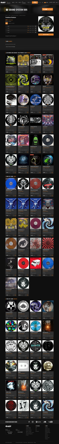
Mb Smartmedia (36, 395)
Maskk (10, 89)
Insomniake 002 (33, 312)
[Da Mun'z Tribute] (11, 385)
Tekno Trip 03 (8, 126)
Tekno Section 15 (8, 352)
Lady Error (22, 170)
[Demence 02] (23, 183)
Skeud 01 (7, 332)
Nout (44, 89)
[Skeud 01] (11, 326)
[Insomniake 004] (48, 223)
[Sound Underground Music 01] (11, 79)
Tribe (31, 108)
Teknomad (7, 167)
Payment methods (47, 431)
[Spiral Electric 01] (48, 326)
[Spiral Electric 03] (23, 385)
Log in (14, 46)
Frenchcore (32, 192)
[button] (21, 2)
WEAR (20, 2)
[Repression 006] (11, 365)
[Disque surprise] (29, 2)
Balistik (32, 353)
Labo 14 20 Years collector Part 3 (48, 66)
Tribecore (32, 88)
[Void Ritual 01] (11, 405)
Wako (32, 253)
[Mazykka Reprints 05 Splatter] (35, 243)
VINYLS (13, 2)
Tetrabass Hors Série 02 (34, 332)
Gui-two (48, 375)
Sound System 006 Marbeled (47, 269)
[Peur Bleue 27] (48, 306)
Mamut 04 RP (33, 269)
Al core (10, 375)
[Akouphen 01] (48, 385)
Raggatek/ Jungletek (28, 431)
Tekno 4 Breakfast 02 (21, 126)
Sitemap (35, 442)
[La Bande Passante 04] (23, 326)
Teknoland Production (46, 333)
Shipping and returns (30, 442)
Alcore (32, 233)
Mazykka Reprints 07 (21, 229)
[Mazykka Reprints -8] (35, 203)
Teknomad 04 (8, 166)
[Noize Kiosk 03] (11, 140)
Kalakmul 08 (20, 312)
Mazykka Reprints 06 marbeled (10, 249)
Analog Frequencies (46, 167)
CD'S (16, 2)
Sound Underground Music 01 (10, 86)
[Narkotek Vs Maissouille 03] (35, 159)
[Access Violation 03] (23, 99)
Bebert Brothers (23, 415)
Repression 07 (45, 190)
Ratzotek (22, 193)
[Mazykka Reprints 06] (23, 243)
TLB (19, 89)
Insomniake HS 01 (20, 86)
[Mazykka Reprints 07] (23, 223)
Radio (46, 2)
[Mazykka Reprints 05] (48, 243)
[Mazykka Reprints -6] (11, 263)
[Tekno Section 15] (11, 345)
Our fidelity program (47, 432)
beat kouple (45, 109)
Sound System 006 (8, 289)
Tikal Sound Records (9, 353)
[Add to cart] (6, 23)
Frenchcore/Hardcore (10, 17)
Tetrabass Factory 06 (9, 312)
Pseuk (7, 252)
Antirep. (22, 395)
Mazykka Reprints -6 (9, 269)
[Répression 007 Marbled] (35, 183)
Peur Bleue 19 (33, 106)
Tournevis (50, 232)
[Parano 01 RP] (23, 140)
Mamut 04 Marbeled (21, 269)
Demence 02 (20, 190)
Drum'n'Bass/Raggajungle (29, 433)
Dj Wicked (8, 213)
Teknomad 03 (20, 352)
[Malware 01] (48, 203)
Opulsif (44, 67)
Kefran (22, 109)
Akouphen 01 (45, 392)
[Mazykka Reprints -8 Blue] (11, 203)
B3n (46, 375)
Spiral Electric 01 (45, 332)
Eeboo (19, 193)
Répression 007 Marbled (34, 190)
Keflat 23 (8, 89)
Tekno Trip (44, 107)
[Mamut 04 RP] (35, 263)
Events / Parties (52, 2)
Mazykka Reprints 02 (34, 146)
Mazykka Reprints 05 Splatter (35, 249)
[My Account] (41, 2)
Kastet (10, 213)
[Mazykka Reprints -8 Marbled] (23, 203)
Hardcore (19, 169)
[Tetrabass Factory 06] (11, 306)
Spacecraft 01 (45, 352)
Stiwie (11, 89)
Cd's (36, 428)
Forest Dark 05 (33, 86)
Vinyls (36, 427)
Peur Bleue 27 (45, 312)
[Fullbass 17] (23, 405)
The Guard (49, 213)
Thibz (47, 232)
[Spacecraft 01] (48, 345)
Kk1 (31, 109)
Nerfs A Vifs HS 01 (33, 372)
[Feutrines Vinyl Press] (35, 120)
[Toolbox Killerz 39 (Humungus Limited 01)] (11, 99)
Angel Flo (13, 395)
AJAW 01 (19, 372)
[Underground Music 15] (48, 140)
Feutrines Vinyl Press (34, 126)
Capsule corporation (21, 272)
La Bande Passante (21, 333)
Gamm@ (50, 109)
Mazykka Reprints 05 (46, 249)
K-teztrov (20, 170)
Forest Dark (32, 87)
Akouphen (10, 21)
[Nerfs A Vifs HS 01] (35, 365)
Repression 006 (8, 372)
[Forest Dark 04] (48, 120)
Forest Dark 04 (45, 126)
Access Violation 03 (21, 106)
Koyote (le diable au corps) (47, 87)
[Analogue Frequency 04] (48, 159)
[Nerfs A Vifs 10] (35, 405)
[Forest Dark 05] (35, 79)
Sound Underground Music (10, 67)
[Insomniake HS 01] (23, 79)
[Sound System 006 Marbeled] (48, 263)
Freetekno (32, 67)
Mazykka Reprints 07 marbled (22, 66)
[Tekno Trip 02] (48, 99)
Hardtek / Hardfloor (28, 428)
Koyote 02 (44, 86)
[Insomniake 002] (35, 306)
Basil (31, 89)
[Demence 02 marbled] (11, 183)
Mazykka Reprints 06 (21, 249)
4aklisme (8, 395)
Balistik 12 (32, 352)
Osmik (7, 110)
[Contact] (39, 2)
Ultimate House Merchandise (22, 168)
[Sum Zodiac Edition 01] (11, 60)
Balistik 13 (44, 372)
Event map (46, 436)
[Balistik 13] (48, 365)
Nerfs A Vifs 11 (20, 289)
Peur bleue (32, 107)
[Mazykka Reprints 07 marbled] (23, 60)
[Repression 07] (48, 183)
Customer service (47, 428)
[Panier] (43, 2)
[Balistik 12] (35, 345)
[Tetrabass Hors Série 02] (35, 326)
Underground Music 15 (46, 146)
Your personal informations (19, 442)
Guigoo (20, 109)
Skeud (7, 333)
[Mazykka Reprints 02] (35, 140)
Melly (26, 415)
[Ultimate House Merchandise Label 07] (23, 159)
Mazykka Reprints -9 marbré (35, 229)
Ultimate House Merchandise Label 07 (22, 167)
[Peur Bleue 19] (35, 99)
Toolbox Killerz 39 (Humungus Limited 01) (10, 106)
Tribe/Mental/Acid (28, 427)
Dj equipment (37, 431)
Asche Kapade (33, 193)
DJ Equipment (24, 2)
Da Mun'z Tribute (8, 392)
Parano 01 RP (20, 146)
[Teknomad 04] (11, 159)
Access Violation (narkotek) (22, 107)
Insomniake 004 (45, 229)
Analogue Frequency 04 (46, 166)
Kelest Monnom (37, 193)
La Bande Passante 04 (21, 332)
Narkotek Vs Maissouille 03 (34, 166)
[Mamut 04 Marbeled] (23, 263)
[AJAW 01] (23, 365)
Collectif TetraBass (34, 333)
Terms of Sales (25, 442)
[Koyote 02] (48, 79)
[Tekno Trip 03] (11, 120)
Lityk (24, 395)
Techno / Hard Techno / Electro (30, 432)
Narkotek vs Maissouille (34, 167)
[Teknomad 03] (23, 345)
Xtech (13, 89)
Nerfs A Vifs (32, 373)
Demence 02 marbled (9, 190)
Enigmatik (48, 109)
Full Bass (19, 413)
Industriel (44, 394)
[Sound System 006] (11, 283)
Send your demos (47, 437)
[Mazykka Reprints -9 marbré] (35, 223)
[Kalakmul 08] (23, 306)
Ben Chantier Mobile (36, 375)
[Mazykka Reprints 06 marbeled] (11, 243)
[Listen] (36, 26)
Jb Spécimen (13, 375)
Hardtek (7, 88)
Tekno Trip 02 (45, 106)
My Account (20, 432)
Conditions (46, 427)
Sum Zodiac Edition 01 (9, 66)
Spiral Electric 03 (20, 392)
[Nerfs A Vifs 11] (23, 283)
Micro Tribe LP (33, 66)
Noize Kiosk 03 (8, 146)
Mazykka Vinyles (20, 67)
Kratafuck (34, 233)
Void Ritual (7, 413)
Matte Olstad (24, 375)
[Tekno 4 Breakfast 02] (23, 120)
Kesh (22, 375)
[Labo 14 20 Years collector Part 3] (48, 60)
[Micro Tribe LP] (35, 60)
